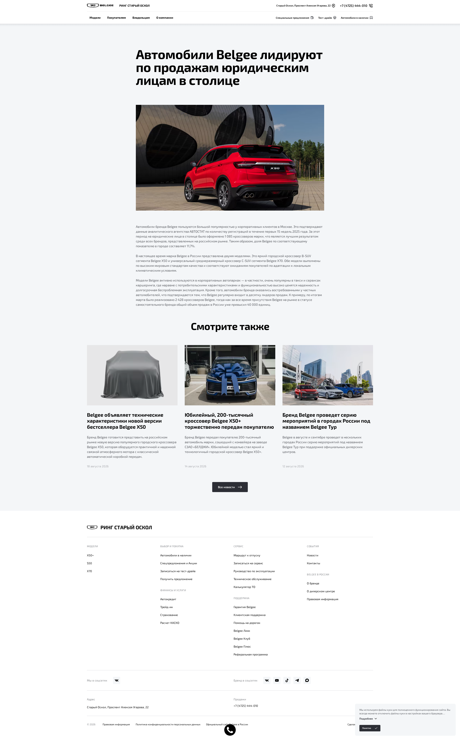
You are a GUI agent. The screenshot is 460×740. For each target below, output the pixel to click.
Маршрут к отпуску (247, 555)
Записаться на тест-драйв (178, 571)
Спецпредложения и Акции (178, 563)
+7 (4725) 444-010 (246, 705)
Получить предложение (176, 579)
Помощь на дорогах (247, 622)
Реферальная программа (251, 654)
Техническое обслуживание (253, 579)
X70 (89, 571)
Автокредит (168, 599)
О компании (164, 17)
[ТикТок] (287, 680)
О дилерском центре (321, 591)
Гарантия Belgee (245, 607)
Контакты (313, 563)
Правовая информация (322, 599)
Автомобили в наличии (175, 555)
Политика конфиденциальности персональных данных (168, 724)
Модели (95, 17)
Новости (312, 555)
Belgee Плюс (242, 646)
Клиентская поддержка (250, 614)
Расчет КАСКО (169, 622)
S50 (89, 563)
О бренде (313, 583)
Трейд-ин (166, 607)
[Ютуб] (276, 680)
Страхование (169, 614)
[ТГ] (297, 680)
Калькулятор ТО (244, 586)
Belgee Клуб (242, 638)
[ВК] (116, 680)
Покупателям (116, 17)
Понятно (366, 728)
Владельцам (141, 17)
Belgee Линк (242, 630)
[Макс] (307, 680)
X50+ (90, 555)
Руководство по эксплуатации (254, 571)
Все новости (226, 487)
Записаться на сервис (248, 563)
